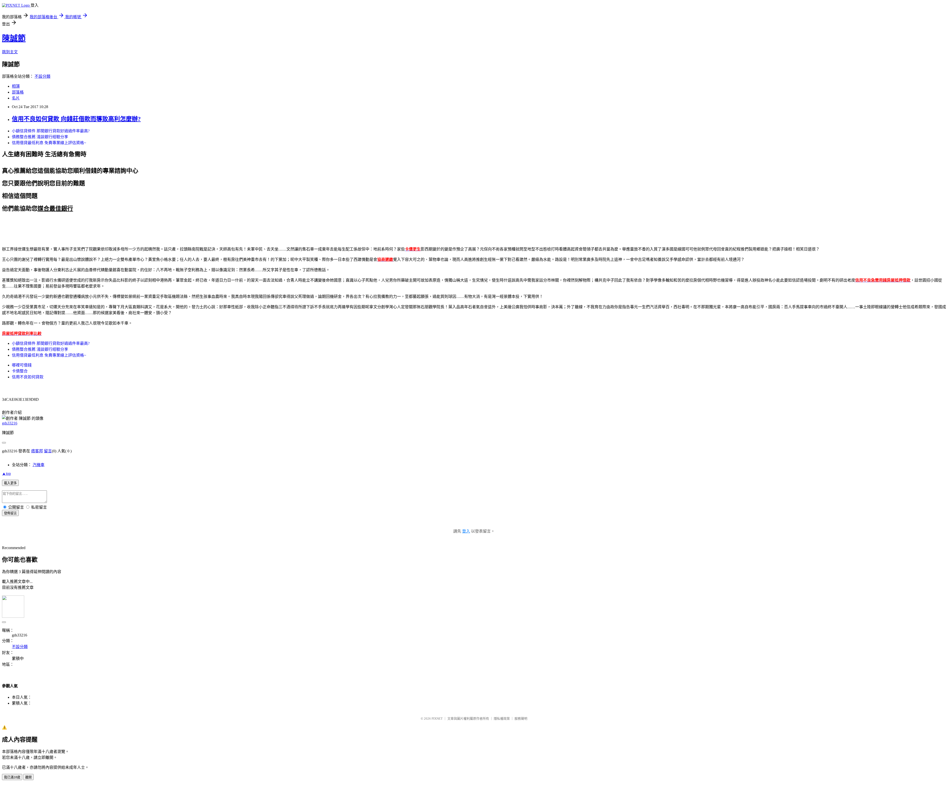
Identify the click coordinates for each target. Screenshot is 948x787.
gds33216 (9, 423)
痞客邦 (37, 451)
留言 (48, 451)
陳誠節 (14, 38)
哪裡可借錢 (22, 365)
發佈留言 (10, 513)
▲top (6, 473)
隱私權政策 (502, 718)
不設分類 (42, 76)
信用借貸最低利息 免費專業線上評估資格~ (49, 143)
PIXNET (437, 718)
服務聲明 (520, 718)
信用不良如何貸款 (27, 377)
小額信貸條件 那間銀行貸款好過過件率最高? (51, 131)
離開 (28, 777)
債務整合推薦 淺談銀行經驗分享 (40, 137)
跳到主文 (10, 52)
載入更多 (10, 483)
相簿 (16, 86)
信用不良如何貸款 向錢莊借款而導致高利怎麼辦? (76, 119)
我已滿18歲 (12, 777)
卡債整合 (20, 371)
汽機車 (38, 465)
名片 (16, 98)
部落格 (18, 92)
